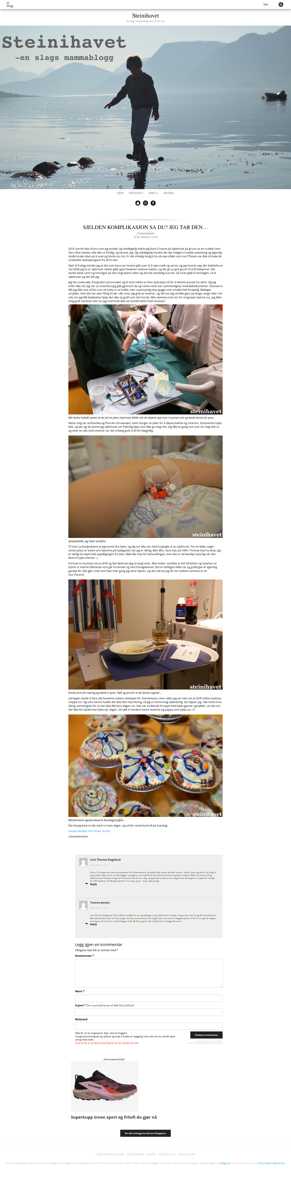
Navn (80, 991)
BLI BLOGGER (187, 1154)
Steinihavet (146, 16)
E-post (104, 1005)
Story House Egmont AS (271, 1163)
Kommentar (84, 956)
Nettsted (81, 1019)
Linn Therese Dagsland (105, 860)
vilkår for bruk (210, 1043)
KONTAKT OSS (167, 1154)
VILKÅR (151, 1154)
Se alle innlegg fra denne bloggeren (145, 1133)
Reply (93, 884)
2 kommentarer (145, 233)
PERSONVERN (135, 1154)
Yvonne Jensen (100, 902)
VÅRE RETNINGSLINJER (110, 1154)
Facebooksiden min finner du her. (90, 831)
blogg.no (225, 1163)
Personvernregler (198, 1043)
